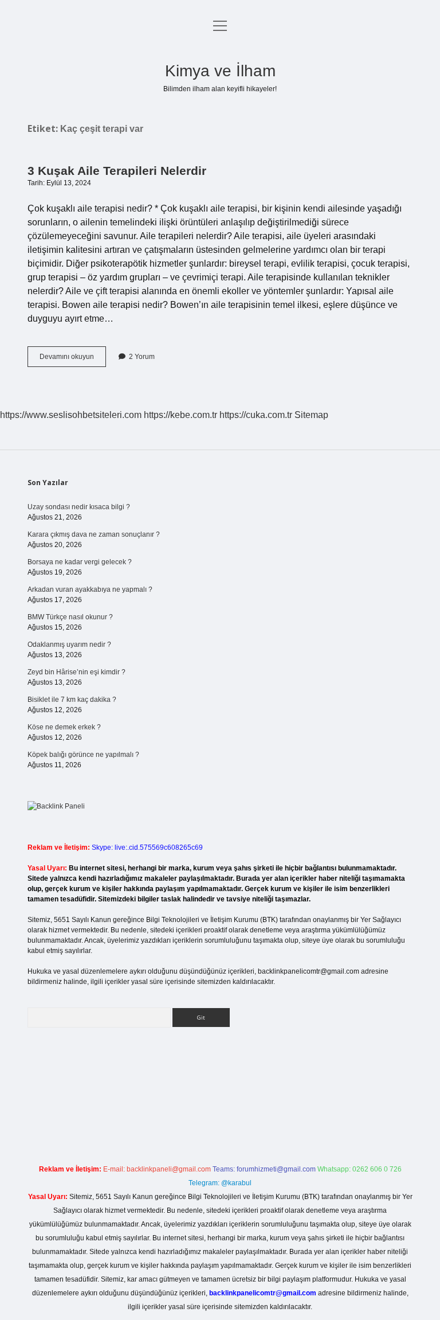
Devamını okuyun (73, 359)
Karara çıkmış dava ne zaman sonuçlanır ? (94, 534)
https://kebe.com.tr (180, 415)
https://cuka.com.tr (255, 415)
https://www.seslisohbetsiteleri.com (71, 415)
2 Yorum (142, 357)
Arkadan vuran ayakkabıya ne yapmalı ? (90, 589)
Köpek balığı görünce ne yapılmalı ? (83, 755)
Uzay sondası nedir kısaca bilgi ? (79, 507)
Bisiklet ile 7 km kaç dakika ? (72, 700)
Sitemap (311, 415)
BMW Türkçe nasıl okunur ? (70, 617)
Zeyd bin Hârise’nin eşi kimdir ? (76, 672)
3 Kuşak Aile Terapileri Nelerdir (117, 170)
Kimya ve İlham (220, 71)
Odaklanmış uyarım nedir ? (69, 645)
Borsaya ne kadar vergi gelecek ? (80, 562)
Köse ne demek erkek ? (64, 727)
